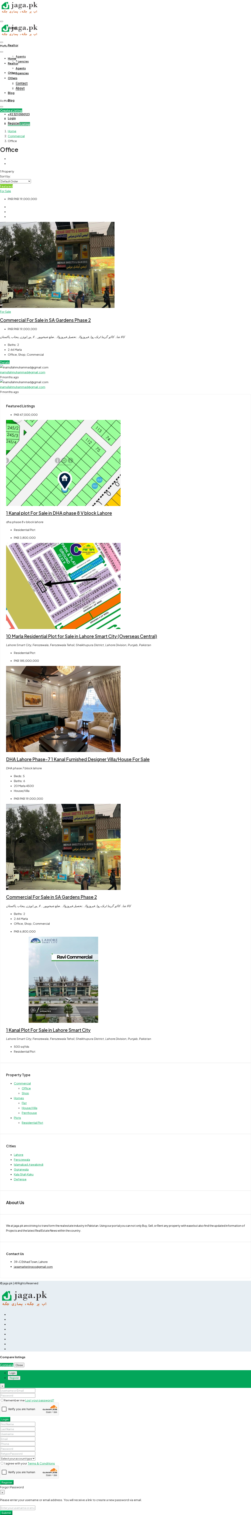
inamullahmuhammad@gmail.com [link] (22, 372)
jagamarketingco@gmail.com (33, 1266)
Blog (11, 93)
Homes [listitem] (19, 1098)
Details (5, 362)
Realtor (13, 45)
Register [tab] (14, 1377)
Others (12, 78)
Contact (22, 83)
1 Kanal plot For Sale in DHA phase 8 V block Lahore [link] (59, 513)
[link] (57, 307)
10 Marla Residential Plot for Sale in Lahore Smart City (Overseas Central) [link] (81, 636)
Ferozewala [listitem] (22, 1159)
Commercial (16, 136)
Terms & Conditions (41, 1463)
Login (5, 1419)
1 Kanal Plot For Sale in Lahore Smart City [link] (48, 1030)
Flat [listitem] (24, 1103)
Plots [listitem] (17, 1117)
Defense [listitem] (20, 1179)
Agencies (22, 61)
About (20, 88)
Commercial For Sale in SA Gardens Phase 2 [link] (45, 320)
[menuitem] (19, 114)
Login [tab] (12, 1373)
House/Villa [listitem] (29, 1108)
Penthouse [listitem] (29, 1113)
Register (7, 1482)
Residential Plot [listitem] (32, 1122)
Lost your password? (39, 1400)
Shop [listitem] (25, 1093)
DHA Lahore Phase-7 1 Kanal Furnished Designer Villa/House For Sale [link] (78, 759)
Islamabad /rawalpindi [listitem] (28, 1164)
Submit (6, 1512)
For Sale (5, 191)
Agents (21, 56)
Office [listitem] (26, 1088)
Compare (6, 1365)
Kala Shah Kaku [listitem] (24, 1174)
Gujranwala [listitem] (21, 1169)
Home (12, 58)
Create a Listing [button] (11, 110)
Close (19, 1365)
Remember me (14, 1400)
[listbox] (15, 181)
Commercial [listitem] (22, 1083)
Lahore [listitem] (18, 1154)
